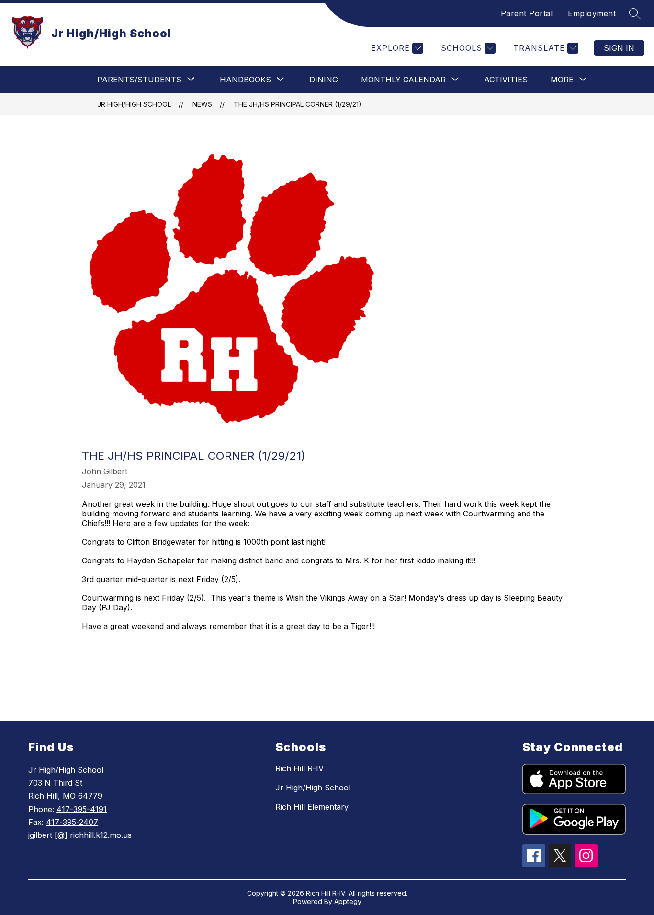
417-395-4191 (81, 809)
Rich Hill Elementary (312, 807)
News (202, 104)
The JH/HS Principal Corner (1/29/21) (297, 104)
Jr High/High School (134, 104)
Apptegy (347, 901)
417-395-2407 (72, 822)
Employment (592, 13)
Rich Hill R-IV (299, 768)
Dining (323, 79)
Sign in (619, 48)
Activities (506, 79)
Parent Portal (527, 13)
